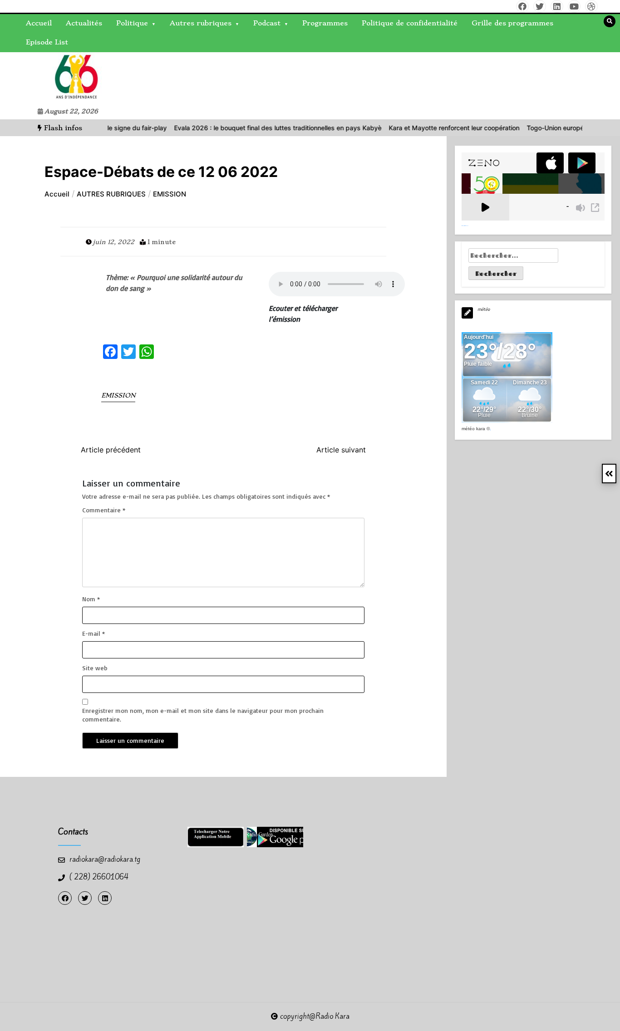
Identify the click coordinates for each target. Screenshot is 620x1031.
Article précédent (111, 449)
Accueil (39, 23)
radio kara (30, 77)
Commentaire (103, 510)
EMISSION (118, 395)
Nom (91, 599)
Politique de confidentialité (410, 23)
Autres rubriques (200, 23)
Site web (95, 668)
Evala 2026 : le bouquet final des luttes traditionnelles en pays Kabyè (264, 128)
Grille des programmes (512, 23)
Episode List (47, 42)
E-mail (93, 633)
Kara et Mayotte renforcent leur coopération (440, 128)
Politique (132, 23)
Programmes (325, 23)
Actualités (84, 23)
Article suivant (341, 449)
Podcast (266, 23)
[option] (264, 128)
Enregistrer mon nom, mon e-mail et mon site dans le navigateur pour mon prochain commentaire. (203, 714)
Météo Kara (473, 428)
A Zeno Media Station (465, 225)
